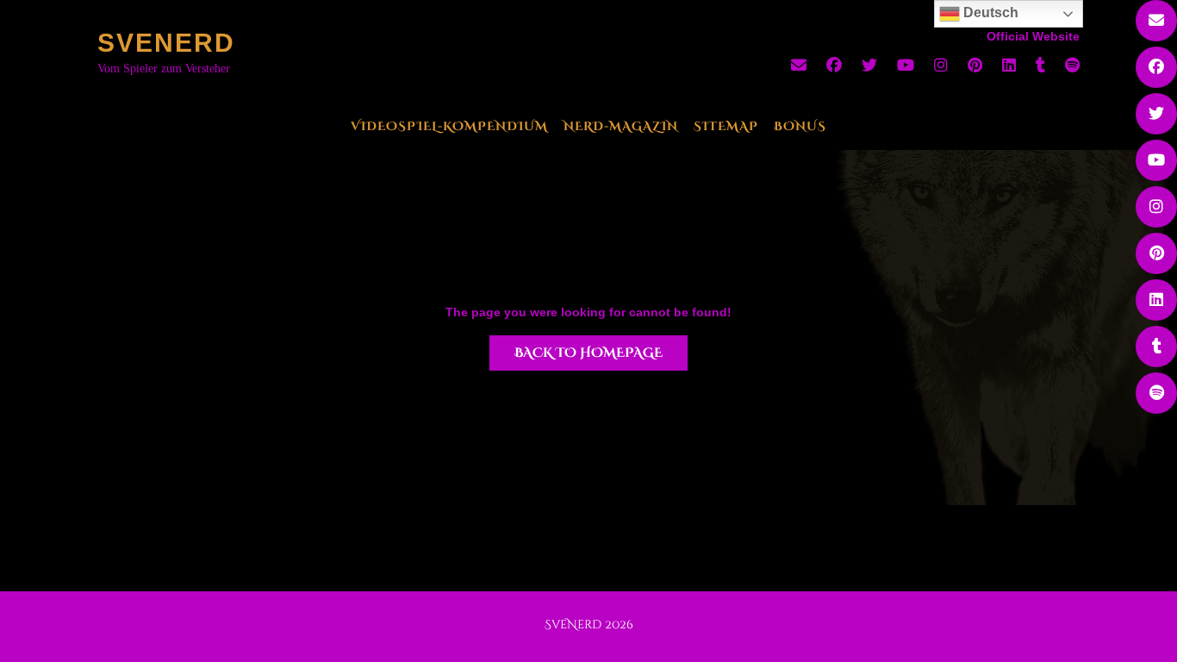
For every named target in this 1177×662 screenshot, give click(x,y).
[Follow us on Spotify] (1072, 65)
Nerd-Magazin (621, 126)
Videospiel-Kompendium (449, 126)
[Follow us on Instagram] (941, 65)
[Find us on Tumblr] (1040, 65)
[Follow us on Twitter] (869, 65)
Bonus (800, 126)
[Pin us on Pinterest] (975, 65)
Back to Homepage (588, 353)
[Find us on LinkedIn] (1009, 65)
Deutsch (989, 12)
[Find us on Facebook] (834, 65)
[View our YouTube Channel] (905, 65)
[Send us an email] (798, 65)
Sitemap (726, 126)
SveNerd (166, 42)
